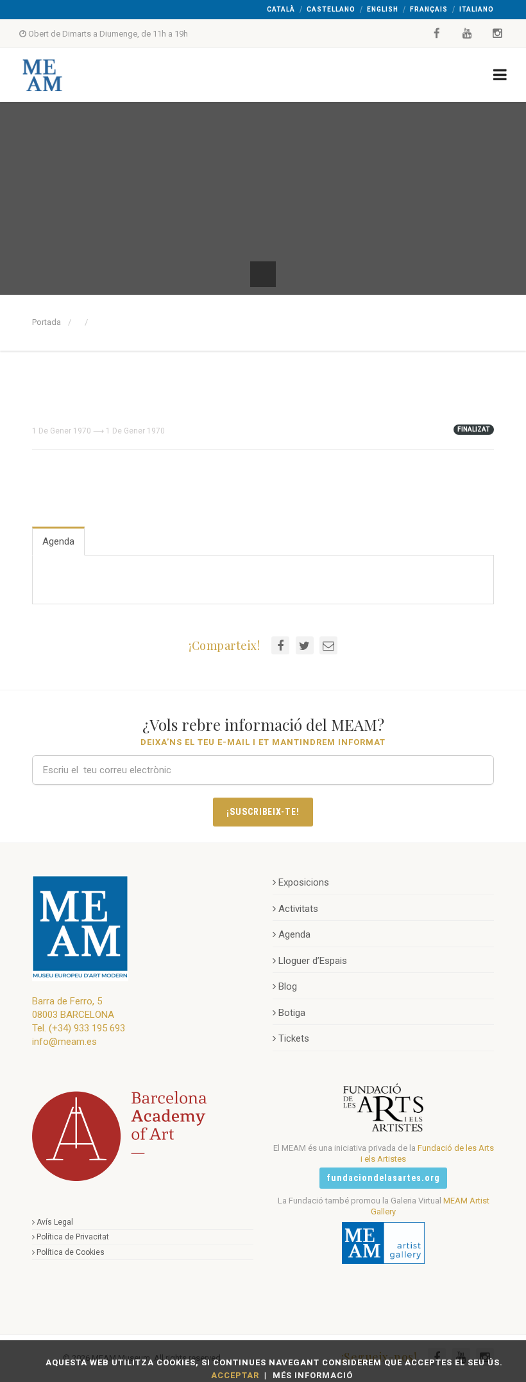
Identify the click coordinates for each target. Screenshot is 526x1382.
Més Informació (313, 1375)
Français (429, 9)
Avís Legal (55, 1222)
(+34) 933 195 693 (87, 1028)
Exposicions (303, 882)
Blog (287, 986)
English (382, 9)
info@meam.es (64, 1041)
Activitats (298, 908)
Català (281, 9)
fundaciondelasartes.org (383, 1178)
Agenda (58, 541)
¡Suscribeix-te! (263, 812)
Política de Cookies (71, 1252)
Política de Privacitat (73, 1236)
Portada (46, 322)
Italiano (476, 9)
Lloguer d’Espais (312, 961)
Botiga (291, 1013)
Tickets (293, 1038)
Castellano (331, 9)
